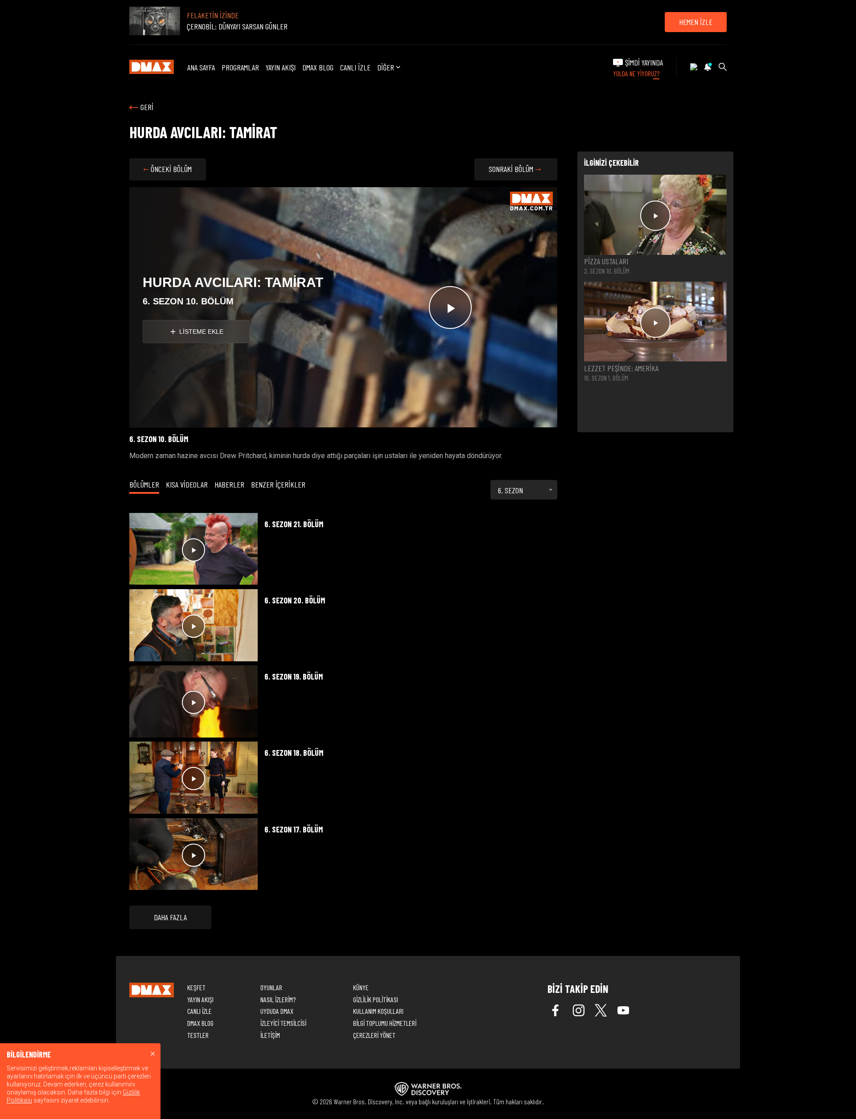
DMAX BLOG (317, 67)
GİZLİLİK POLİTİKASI (375, 999)
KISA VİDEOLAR (187, 484)
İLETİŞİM (270, 1035)
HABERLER (229, 484)
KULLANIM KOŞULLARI (378, 1011)
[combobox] (523, 490)
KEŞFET (196, 987)
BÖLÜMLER (144, 484)
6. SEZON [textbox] (510, 490)
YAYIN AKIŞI (281, 67)
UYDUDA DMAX (276, 1011)
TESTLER (198, 1035)
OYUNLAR (271, 987)
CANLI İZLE (355, 67)
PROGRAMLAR (240, 67)
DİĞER (385, 67)
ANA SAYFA (201, 67)
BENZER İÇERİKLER (278, 484)
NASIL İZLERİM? (278, 999)
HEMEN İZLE (695, 22)
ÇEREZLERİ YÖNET (374, 1035)
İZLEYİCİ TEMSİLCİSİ (283, 1023)
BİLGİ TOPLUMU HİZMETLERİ (384, 1023)
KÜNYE (361, 987)
